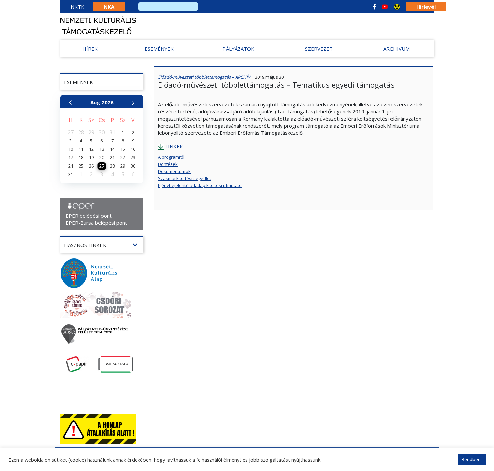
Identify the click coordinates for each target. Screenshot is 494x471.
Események (159, 48)
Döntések (168, 164)
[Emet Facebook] (374, 6)
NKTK (77, 6)
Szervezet (319, 48)
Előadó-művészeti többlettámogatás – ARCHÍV (204, 77)
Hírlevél (426, 6)
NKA (109, 6)
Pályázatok (238, 48)
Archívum (396, 48)
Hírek (90, 48)
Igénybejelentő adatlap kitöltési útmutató (200, 185)
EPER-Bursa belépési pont (96, 222)
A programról (171, 157)
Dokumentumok (174, 171)
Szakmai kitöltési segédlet (184, 178)
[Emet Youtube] (384, 6)
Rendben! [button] (472, 459)
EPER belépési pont (89, 215)
